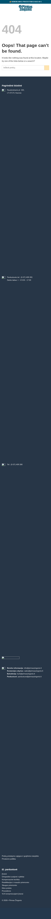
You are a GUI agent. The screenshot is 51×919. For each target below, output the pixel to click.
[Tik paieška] (44, 8)
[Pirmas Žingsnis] (25, 8)
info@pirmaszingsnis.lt (33, 668)
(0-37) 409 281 (27, 277)
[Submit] (46, 67)
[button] (4, 8)
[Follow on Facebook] (47, 900)
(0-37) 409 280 (17, 464)
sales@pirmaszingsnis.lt (33, 671)
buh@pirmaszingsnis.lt (26, 674)
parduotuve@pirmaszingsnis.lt (29, 677)
